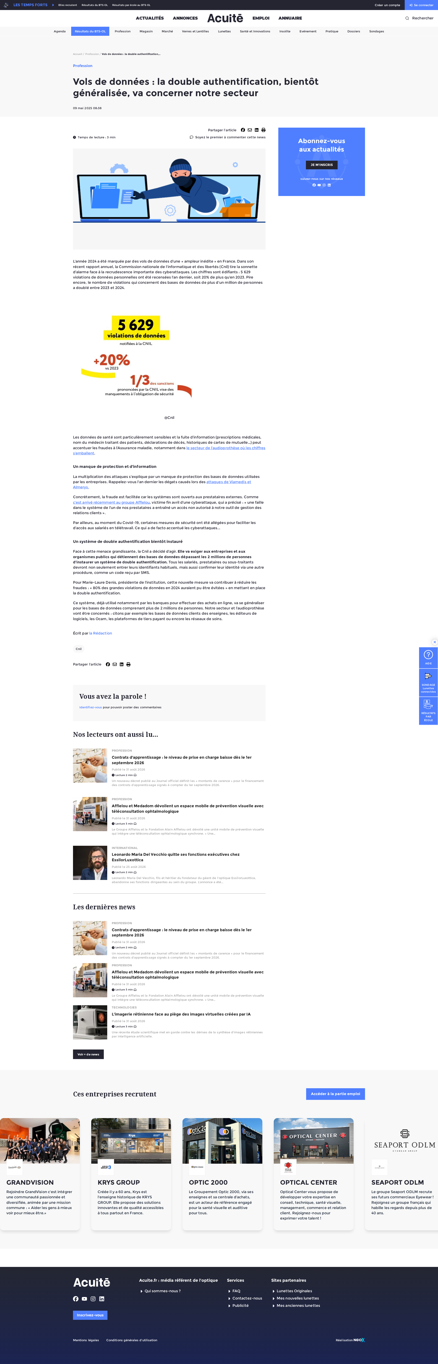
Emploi (261, 18)
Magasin (146, 31)
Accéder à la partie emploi (335, 1094)
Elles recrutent (67, 5)
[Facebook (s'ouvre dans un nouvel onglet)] (314, 185)
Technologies (124, 1007)
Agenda (60, 31)
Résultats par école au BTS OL (131, 5)
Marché (167, 31)
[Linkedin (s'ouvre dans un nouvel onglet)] (329, 185)
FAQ (236, 1291)
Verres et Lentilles (195, 31)
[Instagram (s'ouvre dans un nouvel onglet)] (324, 185)
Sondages (376, 31)
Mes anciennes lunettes (298, 1305)
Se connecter (423, 5)
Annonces (185, 18)
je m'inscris (322, 165)
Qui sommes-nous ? (163, 1291)
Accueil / (78, 54)
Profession (122, 31)
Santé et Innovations (255, 31)
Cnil (79, 649)
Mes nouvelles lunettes (298, 1298)
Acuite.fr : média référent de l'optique (178, 1280)
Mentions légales (86, 1340)
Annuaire (290, 18)
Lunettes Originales (294, 1291)
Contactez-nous (247, 1298)
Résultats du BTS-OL (90, 31)
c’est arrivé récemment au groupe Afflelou (111, 502)
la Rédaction (100, 633)
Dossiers (353, 31)
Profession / (93, 54)
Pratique (332, 31)
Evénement (308, 31)
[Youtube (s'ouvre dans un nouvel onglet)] (319, 185)
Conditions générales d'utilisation (131, 1340)
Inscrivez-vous (90, 1315)
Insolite (284, 31)
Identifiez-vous (90, 707)
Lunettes (224, 31)
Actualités (150, 18)
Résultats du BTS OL (95, 5)
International (125, 848)
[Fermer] (435, 642)
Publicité (240, 1305)
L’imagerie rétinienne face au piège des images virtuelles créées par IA (181, 1014)
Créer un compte (387, 5)
